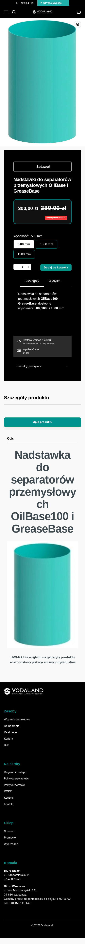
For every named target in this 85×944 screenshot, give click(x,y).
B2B (6, 745)
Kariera (8, 738)
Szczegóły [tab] (32, 281)
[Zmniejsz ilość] (17, 267)
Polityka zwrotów (14, 784)
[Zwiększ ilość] (28, 267)
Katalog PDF (27, 3)
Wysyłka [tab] (54, 281)
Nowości (9, 831)
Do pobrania (11, 725)
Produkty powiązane (29, 366)
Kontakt (8, 804)
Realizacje (10, 732)
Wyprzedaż (11, 843)
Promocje (10, 837)
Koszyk (8, 797)
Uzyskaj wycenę (52, 3)
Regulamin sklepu (15, 772)
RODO (8, 791)
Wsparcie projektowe (17, 719)
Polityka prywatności (16, 778)
